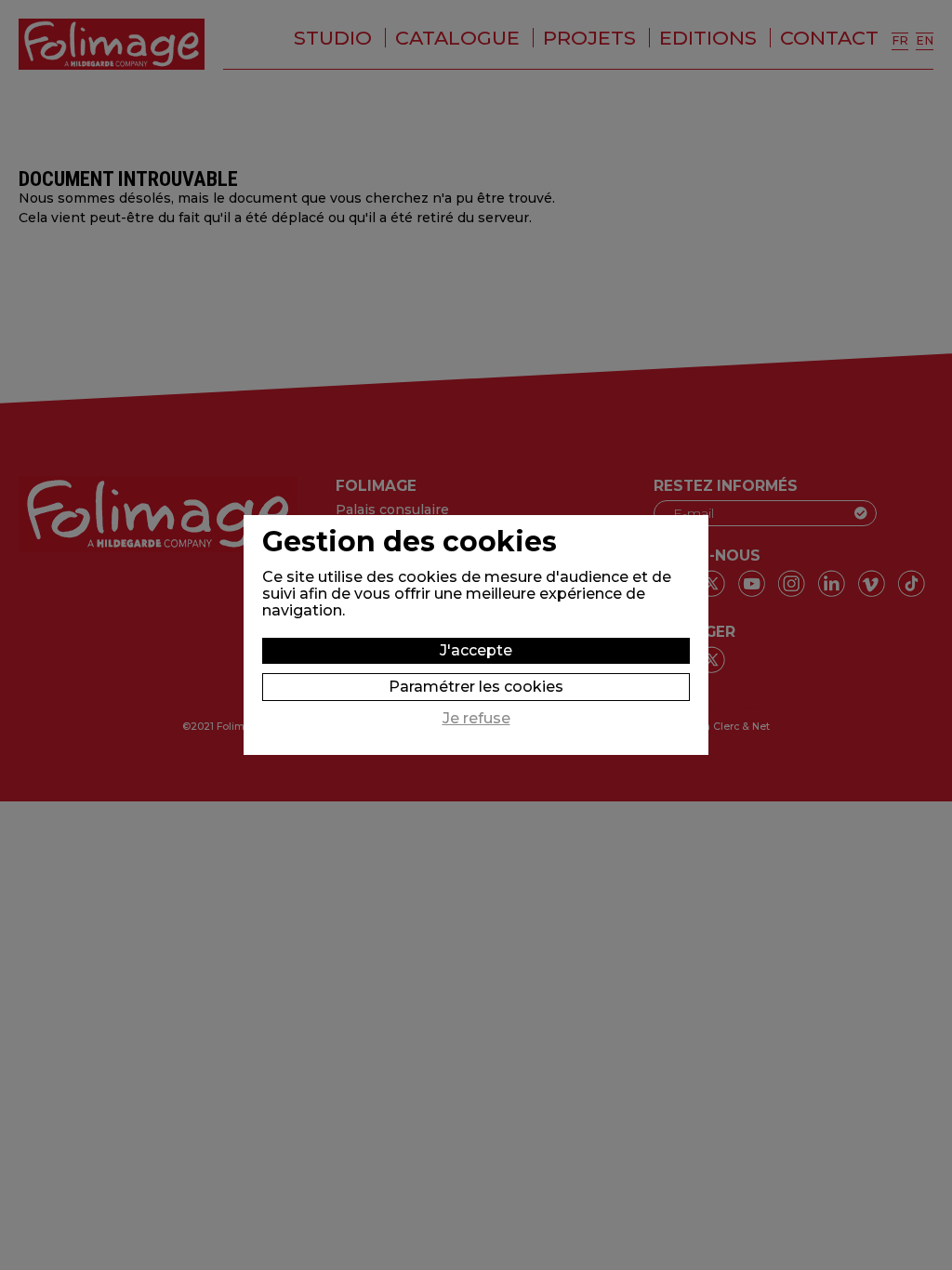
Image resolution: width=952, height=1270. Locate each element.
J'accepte (476, 650)
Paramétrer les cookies (476, 686)
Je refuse (476, 718)
